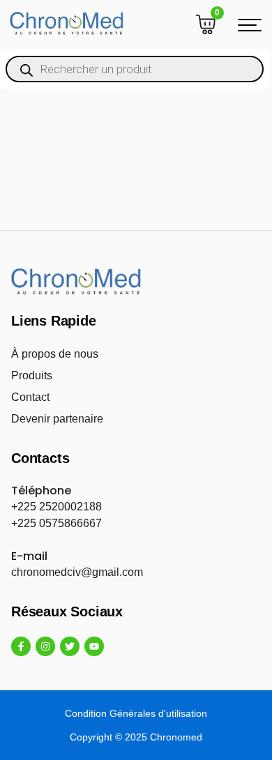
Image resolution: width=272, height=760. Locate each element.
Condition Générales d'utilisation (136, 713)
